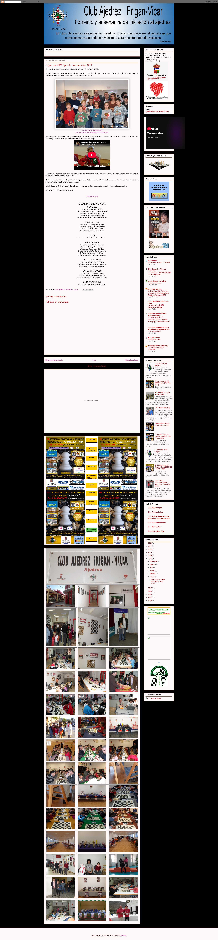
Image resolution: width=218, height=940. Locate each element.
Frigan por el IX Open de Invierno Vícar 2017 (157, 581)
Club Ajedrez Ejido (155, 508)
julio (151, 567)
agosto (152, 564)
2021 (150, 549)
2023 (150, 543)
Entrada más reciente (54, 360)
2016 (150, 591)
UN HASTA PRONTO (162, 408)
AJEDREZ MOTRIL (155, 289)
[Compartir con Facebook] (90, 290)
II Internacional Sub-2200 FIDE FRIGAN (162, 424)
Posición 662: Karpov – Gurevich (159, 262)
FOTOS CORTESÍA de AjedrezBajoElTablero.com (92, 132)
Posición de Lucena (154, 283)
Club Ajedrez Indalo (155, 512)
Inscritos (91, 466)
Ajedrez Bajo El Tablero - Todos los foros (157, 314)
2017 (150, 588)
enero (152, 577)
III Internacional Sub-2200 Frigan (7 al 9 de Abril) (163, 383)
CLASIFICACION (92, 196)
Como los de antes (154, 339)
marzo (152, 571)
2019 (150, 555)
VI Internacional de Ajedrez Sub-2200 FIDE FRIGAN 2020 (163, 467)
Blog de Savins (154, 338)
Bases (91, 457)
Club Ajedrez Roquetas (157, 522)
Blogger (123, 935)
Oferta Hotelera (91, 449)
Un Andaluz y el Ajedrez (157, 281)
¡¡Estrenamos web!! (154, 331)
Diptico (91, 485)
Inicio (94, 360)
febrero (153, 574)
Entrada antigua (131, 360)
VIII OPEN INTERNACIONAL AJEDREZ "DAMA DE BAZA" (162, 483)
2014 (150, 597)
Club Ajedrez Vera (154, 527)
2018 (150, 558)
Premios (92, 439)
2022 (150, 546)
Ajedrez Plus (153, 261)
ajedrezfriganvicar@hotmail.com (157, 111)
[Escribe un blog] (86, 290)
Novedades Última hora (91, 477)
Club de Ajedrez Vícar (156, 531)
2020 (150, 552)
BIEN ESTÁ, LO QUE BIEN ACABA (162, 393)
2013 (150, 600)
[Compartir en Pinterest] (92, 290)
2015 (150, 594)
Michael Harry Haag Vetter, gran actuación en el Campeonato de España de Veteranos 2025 (158, 293)
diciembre (153, 561)
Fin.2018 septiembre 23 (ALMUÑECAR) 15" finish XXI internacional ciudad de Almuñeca (159, 319)
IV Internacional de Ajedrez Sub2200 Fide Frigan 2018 (163, 436)
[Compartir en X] (88, 290)
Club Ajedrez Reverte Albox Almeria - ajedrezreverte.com (159, 328)
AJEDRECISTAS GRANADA (158, 346)
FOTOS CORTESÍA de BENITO (92, 130)
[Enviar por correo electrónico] (84, 290)
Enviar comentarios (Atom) (97, 366)
